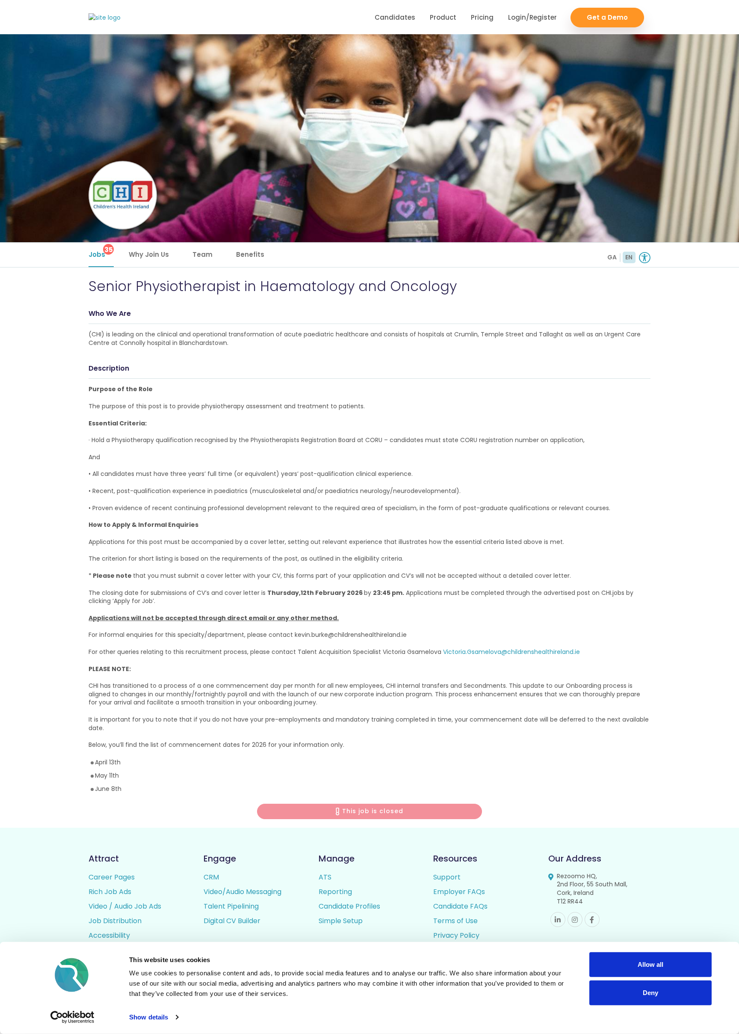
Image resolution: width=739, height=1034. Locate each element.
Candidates (395, 17)
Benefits (250, 254)
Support (447, 877)
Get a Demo (607, 17)
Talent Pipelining (231, 906)
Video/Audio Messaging (242, 892)
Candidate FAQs (460, 906)
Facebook (592, 919)
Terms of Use (455, 921)
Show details (148, 1017)
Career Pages (112, 877)
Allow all (650, 964)
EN (629, 257)
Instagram (575, 919)
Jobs (101, 252)
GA (612, 257)
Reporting (335, 892)
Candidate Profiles (349, 906)
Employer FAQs (459, 892)
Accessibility (109, 935)
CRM (211, 877)
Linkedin (557, 919)
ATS (325, 877)
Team (202, 254)
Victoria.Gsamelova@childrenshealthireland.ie (511, 652)
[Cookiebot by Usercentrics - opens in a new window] (72, 1017)
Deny (650, 992)
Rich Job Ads (110, 892)
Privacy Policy (456, 935)
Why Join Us (149, 254)
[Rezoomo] (105, 17)
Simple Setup (341, 921)
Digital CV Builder (232, 921)
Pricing (482, 17)
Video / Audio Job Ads (125, 906)
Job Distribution (115, 921)
